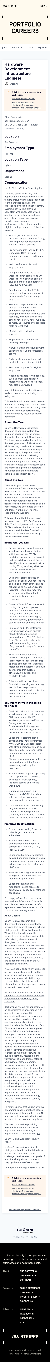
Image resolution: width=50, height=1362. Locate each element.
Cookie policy (31, 1237)
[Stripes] (10, 6)
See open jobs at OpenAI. (23, 98)
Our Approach (28, 1275)
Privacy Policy (15, 1354)
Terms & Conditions (32, 1354)
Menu (43, 6)
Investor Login (29, 1296)
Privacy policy (18, 1237)
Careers (25, 1292)
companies (16, 47)
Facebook (26, 1313)
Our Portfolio (28, 1271)
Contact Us (26, 1301)
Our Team (25, 1280)
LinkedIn (25, 1309)
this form (35, 1113)
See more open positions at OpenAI (25, 1209)
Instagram (26, 1318)
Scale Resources (30, 1288)
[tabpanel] (25, 795)
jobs (4, 47)
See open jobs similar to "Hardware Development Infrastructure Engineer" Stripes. (26, 105)
